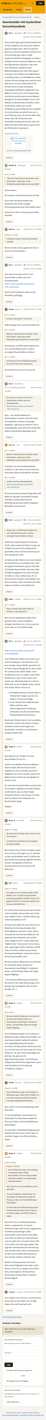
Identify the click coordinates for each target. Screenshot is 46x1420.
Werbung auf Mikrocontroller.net (32, 1415)
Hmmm (11, 309)
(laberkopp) (21, 165)
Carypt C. (12, 1292)
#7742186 (38, 645)
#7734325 (8, 169)
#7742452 (8, 750)
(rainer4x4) (20, 820)
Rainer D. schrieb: (11, 889)
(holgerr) (20, 747)
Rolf (10, 883)
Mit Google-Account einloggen (17, 1381)
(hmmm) (18, 309)
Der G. (11, 33)
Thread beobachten (13, 1317)
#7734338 (38, 309)
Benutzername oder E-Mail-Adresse (17, 1343)
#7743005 (8, 1007)
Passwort (7, 1352)
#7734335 (38, 269)
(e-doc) (18, 229)
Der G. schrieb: (10, 174)
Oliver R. (12, 445)
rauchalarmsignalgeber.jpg (15, 151)
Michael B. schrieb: (11, 235)
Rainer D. (12, 820)
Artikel (18, 9)
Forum (27, 9)
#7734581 (38, 599)
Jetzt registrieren (13, 1402)
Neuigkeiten (8, 9)
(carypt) (19, 1292)
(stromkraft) (18, 384)
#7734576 (38, 524)
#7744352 (38, 1292)
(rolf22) (15, 883)
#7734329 (38, 229)
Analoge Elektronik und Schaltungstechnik (17, 17)
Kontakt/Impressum (13, 1412)
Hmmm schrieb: (10, 1162)
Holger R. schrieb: (11, 830)
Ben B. (11, 384)
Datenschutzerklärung (31, 1412)
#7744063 (8, 1157)
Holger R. (12, 747)
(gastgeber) (18, 33)
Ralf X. (11, 599)
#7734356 (38, 445)
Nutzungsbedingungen (10, 1415)
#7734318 (38, 37)
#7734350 (8, 391)
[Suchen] (33, 3)
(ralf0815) (17, 599)
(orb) (18, 445)
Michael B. (12, 165)
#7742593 (8, 824)
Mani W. (12, 229)
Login (40, 3)
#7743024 (38, 1082)
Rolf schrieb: (9, 1012)
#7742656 (38, 883)
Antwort (9, 158)
